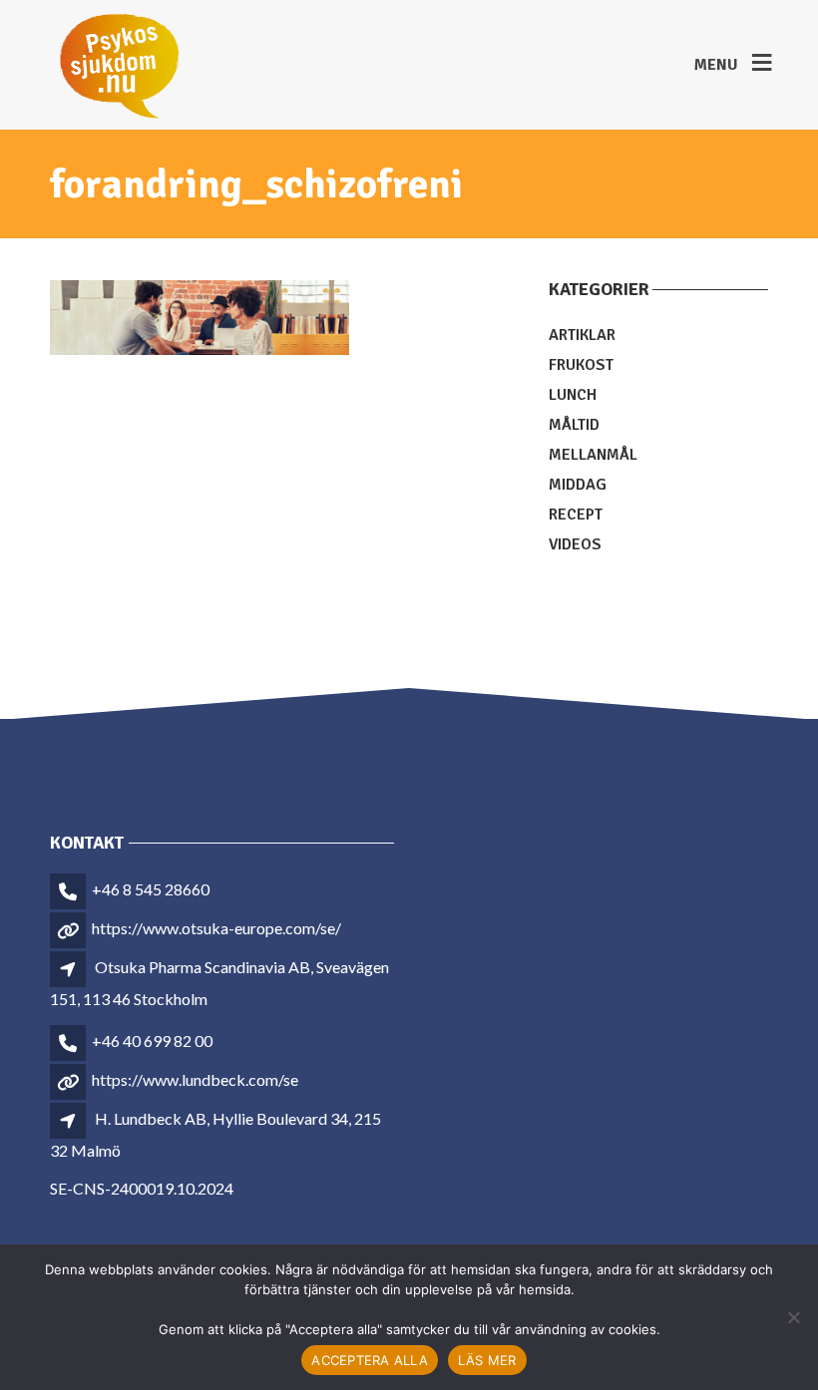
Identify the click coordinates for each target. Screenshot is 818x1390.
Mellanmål (593, 455)
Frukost (581, 365)
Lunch (573, 395)
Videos (575, 544)
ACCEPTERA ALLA (369, 1360)
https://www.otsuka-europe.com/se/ (216, 927)
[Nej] (793, 1317)
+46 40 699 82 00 (152, 1040)
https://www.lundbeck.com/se (195, 1079)
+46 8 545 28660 (150, 888)
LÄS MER (487, 1360)
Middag (578, 485)
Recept (576, 514)
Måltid (574, 425)
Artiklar (582, 335)
